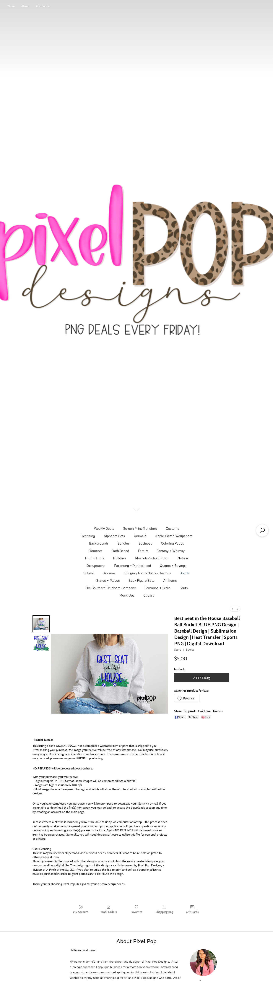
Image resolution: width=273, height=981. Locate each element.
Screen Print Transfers (140, 529)
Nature (183, 558)
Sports (185, 573)
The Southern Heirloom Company (110, 588)
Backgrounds (99, 543)
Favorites (136, 912)
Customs (172, 529)
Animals (140, 536)
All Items (170, 581)
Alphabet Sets (114, 536)
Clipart (148, 595)
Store (11, 6)
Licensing (88, 536)
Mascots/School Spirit (152, 558)
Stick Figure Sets (141, 581)
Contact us (43, 6)
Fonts (184, 588)
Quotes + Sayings (173, 566)
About (25, 6)
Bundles (124, 543)
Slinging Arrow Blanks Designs (147, 573)
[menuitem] (232, 608)
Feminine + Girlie (158, 588)
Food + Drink (94, 558)
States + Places (108, 581)
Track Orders (109, 912)
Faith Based (120, 551)
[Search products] (262, 530)
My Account (80, 912)
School (89, 573)
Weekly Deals (104, 529)
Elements (95, 551)
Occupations (96, 566)
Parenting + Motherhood (132, 566)
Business (145, 543)
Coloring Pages (172, 543)
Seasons (109, 573)
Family (143, 551)
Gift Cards (192, 912)
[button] (187, 698)
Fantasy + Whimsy (171, 551)
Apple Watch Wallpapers (173, 536)
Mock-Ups (126, 595)
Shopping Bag (164, 912)
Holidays (119, 558)
